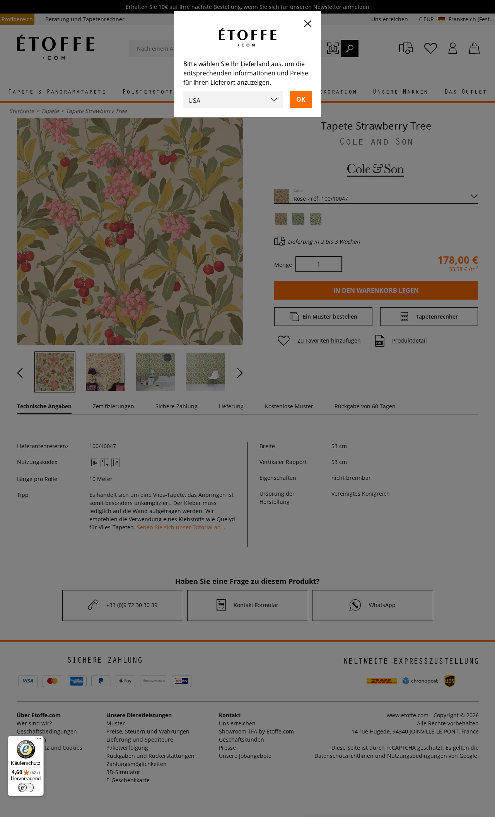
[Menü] (39, 740)
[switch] (26, 787)
